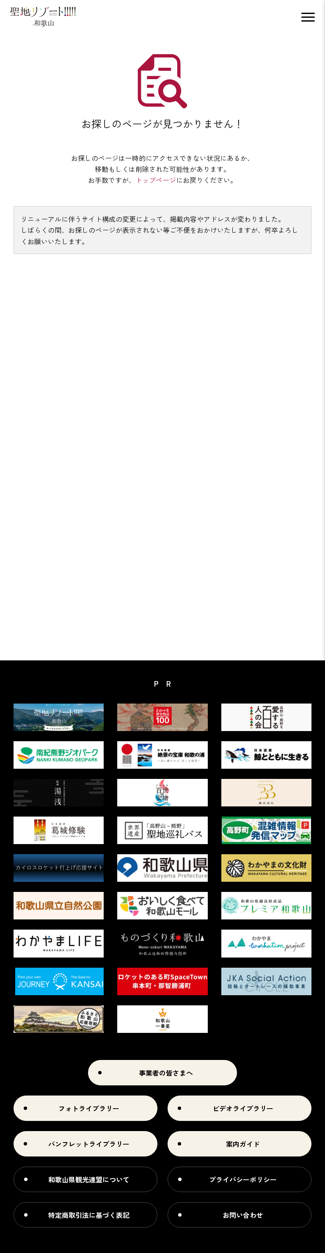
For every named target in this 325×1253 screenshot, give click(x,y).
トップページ (155, 180)
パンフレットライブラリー (88, 1144)
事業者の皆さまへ (166, 1073)
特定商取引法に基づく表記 (88, 1215)
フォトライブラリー (88, 1108)
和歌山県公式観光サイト (43, 17)
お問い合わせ (243, 1215)
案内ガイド (243, 1144)
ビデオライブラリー (242, 1108)
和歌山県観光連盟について (88, 1179)
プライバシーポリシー (243, 1179)
